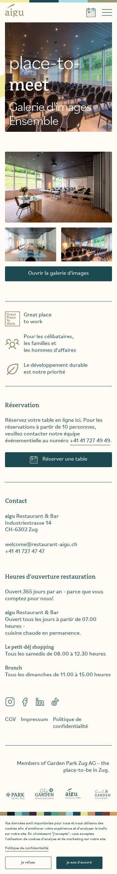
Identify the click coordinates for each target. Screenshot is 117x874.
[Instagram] (10, 702)
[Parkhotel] (15, 794)
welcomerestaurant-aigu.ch (41, 545)
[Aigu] (73, 794)
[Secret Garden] (102, 794)
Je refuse (28, 862)
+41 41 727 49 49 (90, 441)
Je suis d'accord (79, 862)
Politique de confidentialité (26, 848)
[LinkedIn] (40, 702)
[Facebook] (25, 702)
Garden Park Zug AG (71, 763)
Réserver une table (64, 459)
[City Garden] (44, 794)
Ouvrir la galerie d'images (58, 273)
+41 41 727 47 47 (25, 551)
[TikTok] (55, 702)
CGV (10, 720)
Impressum (34, 720)
